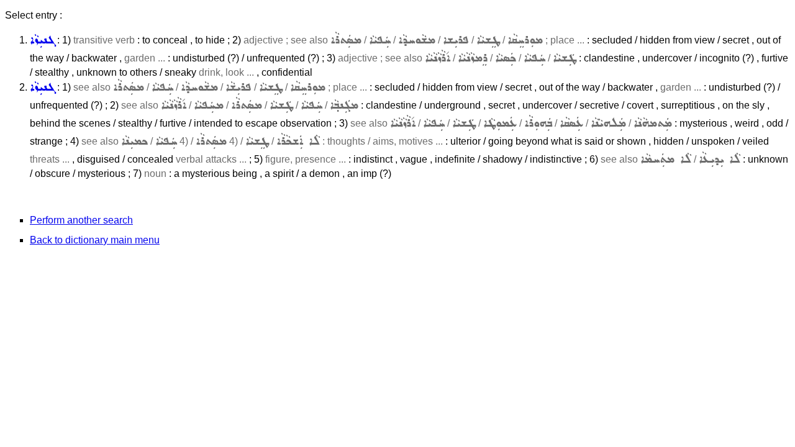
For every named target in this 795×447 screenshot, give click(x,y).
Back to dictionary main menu (95, 240)
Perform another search (81, 220)
